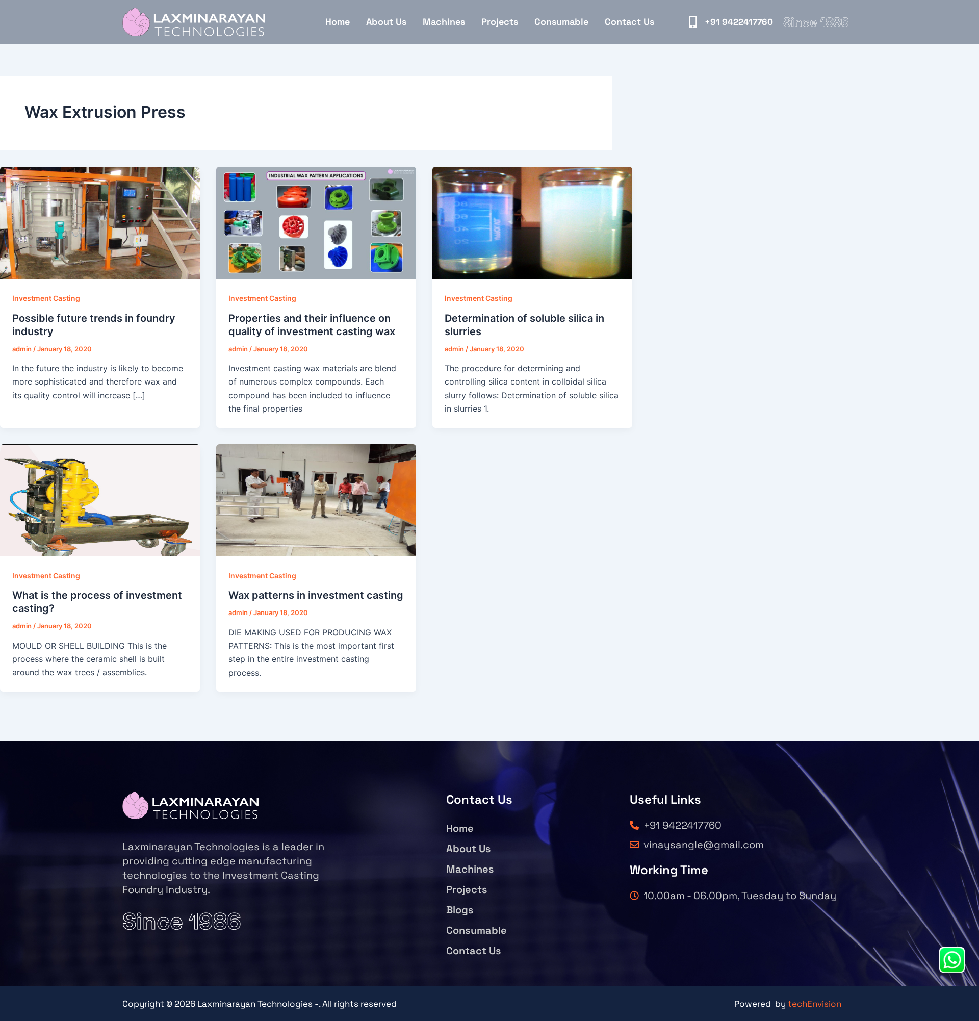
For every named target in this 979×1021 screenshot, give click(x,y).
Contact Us (629, 22)
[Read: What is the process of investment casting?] (100, 499)
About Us (386, 22)
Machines (444, 22)
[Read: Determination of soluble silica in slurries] (532, 222)
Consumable (561, 22)
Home (337, 22)
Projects (499, 22)
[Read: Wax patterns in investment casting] (316, 499)
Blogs (460, 909)
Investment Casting (46, 298)
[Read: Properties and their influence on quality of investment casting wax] (316, 222)
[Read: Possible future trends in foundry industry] (100, 222)
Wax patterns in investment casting (315, 595)
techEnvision (814, 1003)
